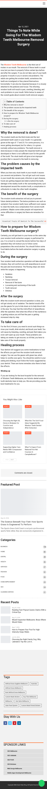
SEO (2, 587)
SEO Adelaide (11, 755)
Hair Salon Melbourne (22, 701)
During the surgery (11, 119)
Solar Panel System (11, 705)
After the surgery (13, 121)
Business (4, 546)
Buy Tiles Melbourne (29, 697)
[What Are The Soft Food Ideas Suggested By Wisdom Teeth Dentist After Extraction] (34, 411)
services (4, 567)
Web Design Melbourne (14, 768)
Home (3, 551)
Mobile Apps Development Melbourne (19, 773)
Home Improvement (8, 582)
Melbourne (8, 701)
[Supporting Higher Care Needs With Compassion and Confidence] (12, 438)
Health (6, 406)
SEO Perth (10, 760)
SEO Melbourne (12, 751)
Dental (28, 406)
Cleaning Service (7, 592)
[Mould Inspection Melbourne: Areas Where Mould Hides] (5, 620)
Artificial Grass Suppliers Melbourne (16, 684)
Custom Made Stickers (12, 697)
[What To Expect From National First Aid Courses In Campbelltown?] (34, 438)
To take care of (10, 124)
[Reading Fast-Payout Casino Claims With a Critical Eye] (5, 610)
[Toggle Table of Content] (4, 101)
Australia (34, 684)
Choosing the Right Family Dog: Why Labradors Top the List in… (26, 640)
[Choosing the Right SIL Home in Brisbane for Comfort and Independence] (12, 411)
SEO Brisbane (11, 764)
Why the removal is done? (14, 105)
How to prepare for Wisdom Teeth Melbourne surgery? (21, 114)
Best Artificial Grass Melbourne (15, 692)
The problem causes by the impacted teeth (20, 108)
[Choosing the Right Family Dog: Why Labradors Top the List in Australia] (5, 639)
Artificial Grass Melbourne (13, 688)
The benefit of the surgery (14, 110)
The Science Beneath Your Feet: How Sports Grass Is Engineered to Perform (22, 523)
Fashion (4, 572)
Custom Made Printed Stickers (30, 705)
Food (3, 577)
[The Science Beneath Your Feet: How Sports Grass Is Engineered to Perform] (23, 502)
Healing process (10, 127)
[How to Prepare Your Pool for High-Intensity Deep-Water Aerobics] (5, 629)
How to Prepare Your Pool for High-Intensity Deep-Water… (26, 631)
